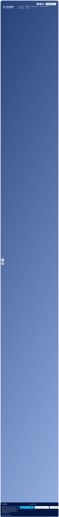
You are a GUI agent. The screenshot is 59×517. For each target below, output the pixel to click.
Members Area (51, 4)
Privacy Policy (9, 515)
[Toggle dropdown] (48, 6)
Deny (42, 507)
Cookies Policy (4, 515)
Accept (26, 507)
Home (19, 6)
